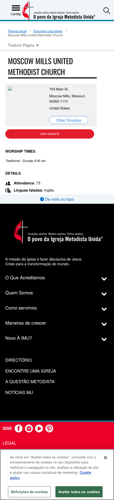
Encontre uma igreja (30, 371)
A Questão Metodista (30, 381)
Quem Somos (19, 292)
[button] (106, 10)
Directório (18, 360)
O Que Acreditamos (25, 277)
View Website (49, 134)
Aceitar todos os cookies (79, 491)
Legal (9, 443)
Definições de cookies (29, 491)
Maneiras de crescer (25, 322)
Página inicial (17, 31)
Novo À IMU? (18, 337)
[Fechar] (105, 457)
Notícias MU (19, 392)
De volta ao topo (59, 199)
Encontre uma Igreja (48, 31)
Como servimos (21, 307)
